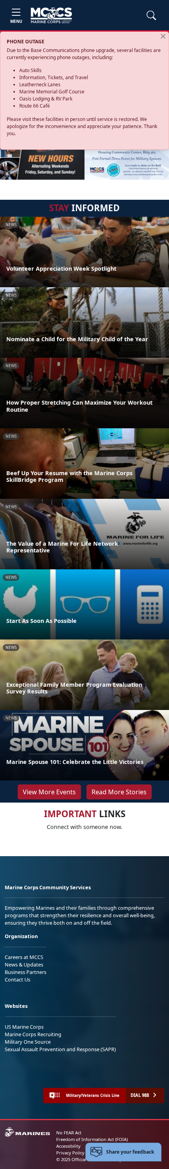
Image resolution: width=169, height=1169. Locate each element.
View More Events (49, 792)
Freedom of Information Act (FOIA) (92, 1139)
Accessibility (68, 1146)
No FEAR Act (68, 1133)
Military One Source (28, 1041)
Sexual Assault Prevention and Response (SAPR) (60, 1049)
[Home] (51, 15)
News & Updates (24, 964)
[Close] (163, 36)
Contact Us (17, 979)
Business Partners (25, 972)
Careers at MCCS (24, 957)
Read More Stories (119, 792)
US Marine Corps (24, 1026)
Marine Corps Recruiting (33, 1034)
